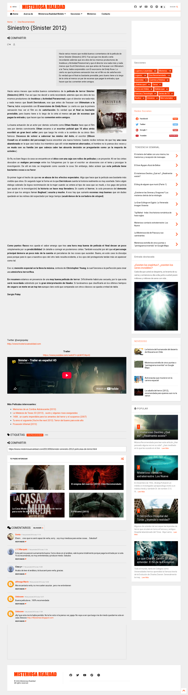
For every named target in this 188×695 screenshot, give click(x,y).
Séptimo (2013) (20, 484)
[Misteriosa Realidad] (43, 8)
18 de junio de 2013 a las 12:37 (34, 597)
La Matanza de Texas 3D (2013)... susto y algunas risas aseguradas (45, 413)
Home (15, 14)
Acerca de (28, 14)
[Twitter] (140, 7)
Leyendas (139, 80)
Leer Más (165, 448)
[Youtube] (146, 7)
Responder (19, 542)
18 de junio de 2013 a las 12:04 (39, 582)
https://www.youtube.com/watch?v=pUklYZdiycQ (66, 355)
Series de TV (164, 93)
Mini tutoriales (166, 98)
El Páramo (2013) (80, 511)
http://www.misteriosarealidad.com (24, 344)
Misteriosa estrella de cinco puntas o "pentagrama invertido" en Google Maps (160, 365)
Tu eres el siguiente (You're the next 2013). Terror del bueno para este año (48, 420)
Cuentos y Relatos (157, 80)
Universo (151, 98)
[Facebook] (135, 7)
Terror (155, 84)
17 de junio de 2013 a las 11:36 (38, 549)
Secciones (75, 14)
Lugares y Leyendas (143, 71)
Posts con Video (142, 89)
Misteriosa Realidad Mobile (51, 14)
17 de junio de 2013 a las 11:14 (31, 535)
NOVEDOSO (140, 341)
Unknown (19, 597)
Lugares (138, 75)
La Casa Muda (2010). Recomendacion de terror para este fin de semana (37, 510)
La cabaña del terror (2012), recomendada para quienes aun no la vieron (161, 393)
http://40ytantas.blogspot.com (40, 618)
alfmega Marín (22, 582)
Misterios (91, 14)
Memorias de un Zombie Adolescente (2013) (34, 409)
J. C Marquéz (21, 549)
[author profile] (14, 44)
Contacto (106, 14)
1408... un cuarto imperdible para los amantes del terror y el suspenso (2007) (50, 416)
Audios (138, 98)
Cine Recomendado (26, 22)
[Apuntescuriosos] (156, 7)
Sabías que (159, 89)
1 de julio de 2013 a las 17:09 (33, 611)
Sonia (18, 534)
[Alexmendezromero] (151, 7)
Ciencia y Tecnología (144, 93)
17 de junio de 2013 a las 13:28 (33, 567)
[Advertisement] (30, 68)
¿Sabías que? (141, 84)
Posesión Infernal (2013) (25, 424)
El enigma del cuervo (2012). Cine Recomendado (96, 484)
